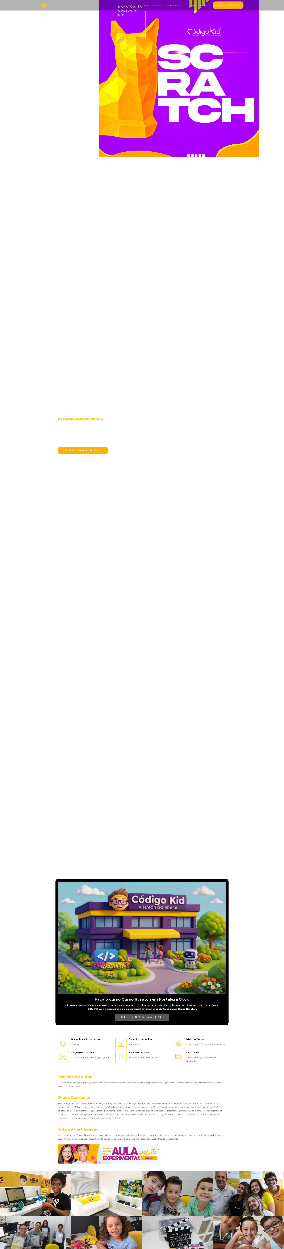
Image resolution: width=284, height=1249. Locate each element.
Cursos (156, 5)
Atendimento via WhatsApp (144, 1017)
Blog (193, 5)
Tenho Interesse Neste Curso (85, 450)
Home (131, 5)
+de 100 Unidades (175, 5)
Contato (205, 5)
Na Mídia (143, 5)
